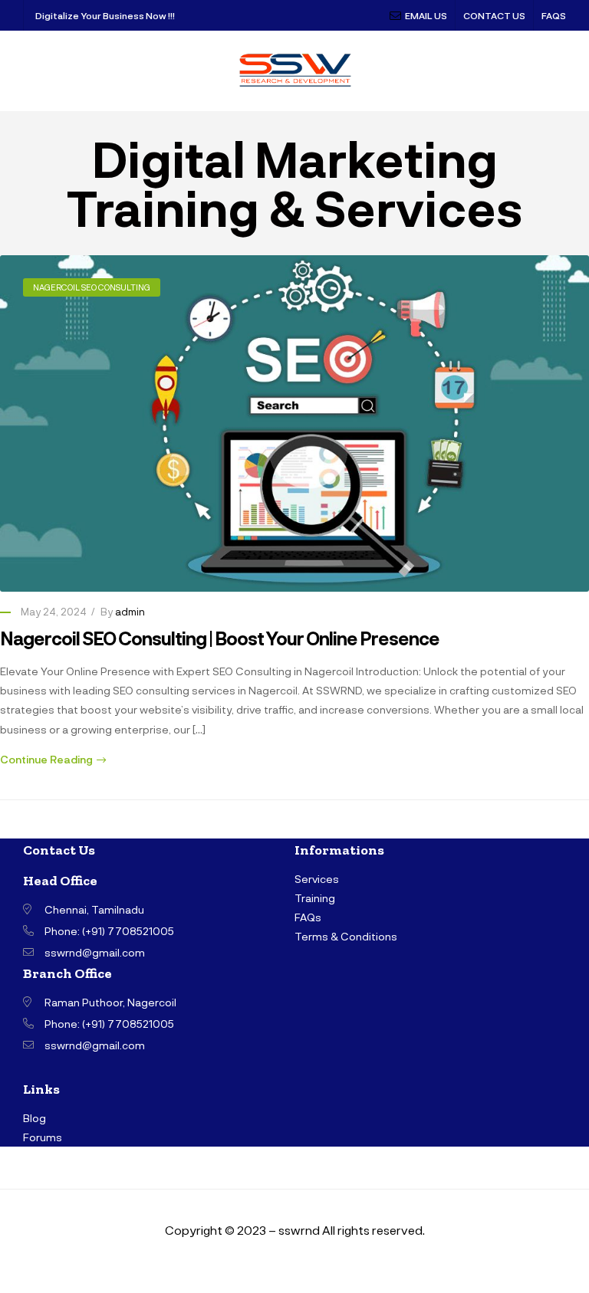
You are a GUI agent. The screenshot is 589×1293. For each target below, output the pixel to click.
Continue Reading (46, 759)
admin (130, 611)
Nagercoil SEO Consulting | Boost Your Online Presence (219, 638)
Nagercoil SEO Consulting (91, 287)
